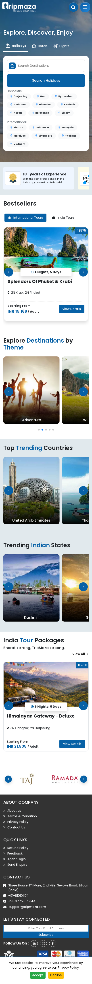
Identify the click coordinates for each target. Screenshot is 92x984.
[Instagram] (43, 943)
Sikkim (66, 112)
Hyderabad (65, 96)
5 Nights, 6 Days (48, 706)
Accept (38, 975)
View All (78, 654)
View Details (71, 309)
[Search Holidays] (73, 7)
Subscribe (46, 934)
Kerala (18, 112)
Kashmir (69, 104)
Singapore (45, 135)
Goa (43, 96)
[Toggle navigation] (85, 7)
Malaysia (68, 127)
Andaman (20, 104)
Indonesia (42, 127)
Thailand (71, 135)
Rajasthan (42, 112)
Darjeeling (20, 96)
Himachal (45, 104)
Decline (56, 975)
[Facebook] (52, 943)
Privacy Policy (68, 967)
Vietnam (19, 144)
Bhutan (18, 127)
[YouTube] (34, 943)
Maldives (20, 135)
